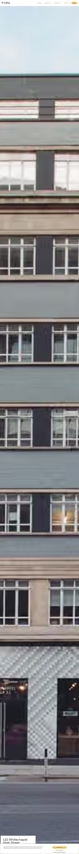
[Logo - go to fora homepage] (6, 3)
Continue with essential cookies (59, 852)
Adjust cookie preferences (59, 850)
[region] (39, 849)
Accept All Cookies (59, 847)
